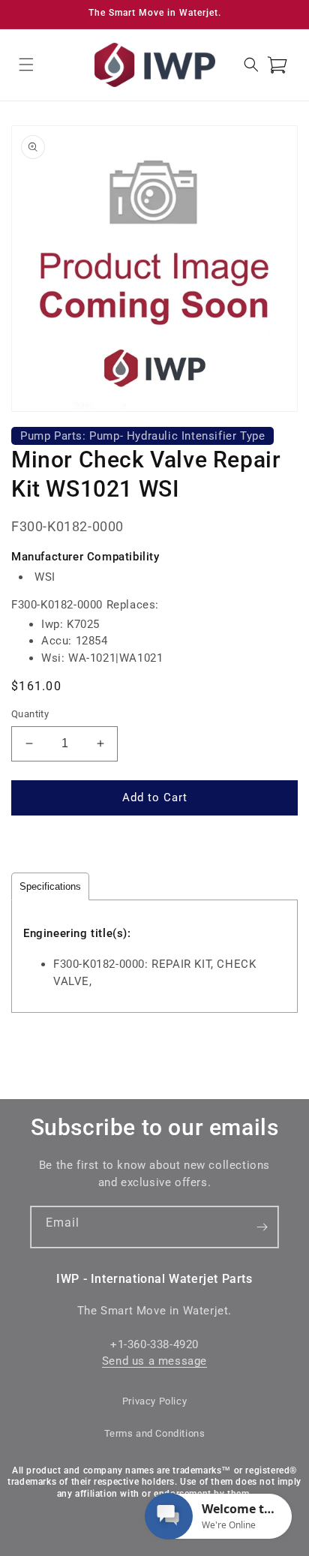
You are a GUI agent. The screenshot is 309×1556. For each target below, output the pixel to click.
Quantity (30, 713)
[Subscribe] (261, 1227)
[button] (26, 64)
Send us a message (154, 1361)
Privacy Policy (154, 1401)
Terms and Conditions (155, 1433)
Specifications (50, 886)
